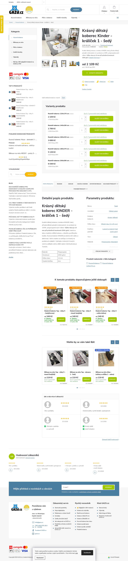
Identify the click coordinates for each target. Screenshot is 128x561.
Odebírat (108, 487)
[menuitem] (16, 18)
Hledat (76, 10)
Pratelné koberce (82, 529)
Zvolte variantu (96, 73)
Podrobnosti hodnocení (106, 45)
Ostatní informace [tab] (95, 184)
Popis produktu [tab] (48, 184)
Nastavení (40, 558)
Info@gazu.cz (39, 522)
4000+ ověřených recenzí (24, 2)
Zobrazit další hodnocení (110, 440)
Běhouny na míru (18, 42)
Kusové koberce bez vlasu (84, 521)
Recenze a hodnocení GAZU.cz (105, 516)
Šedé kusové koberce (83, 513)
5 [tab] (83, 329)
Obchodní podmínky (61, 508)
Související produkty (109, 184)
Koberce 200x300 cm (83, 518)
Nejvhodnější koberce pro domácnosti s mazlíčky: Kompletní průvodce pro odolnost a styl (21, 189)
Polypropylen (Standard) (110, 242)
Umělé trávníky (17, 52)
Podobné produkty (80, 189)
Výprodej (16, 57)
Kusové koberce (18, 37)
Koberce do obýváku (83, 510)
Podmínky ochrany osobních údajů (63, 524)
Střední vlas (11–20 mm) (109, 224)
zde (76, 553)
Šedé (63, 98)
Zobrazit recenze (30, 458)
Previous (113, 280)
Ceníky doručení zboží (61, 518)
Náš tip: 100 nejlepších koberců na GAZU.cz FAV (23, 63)
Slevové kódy (103, 508)
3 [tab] (80, 329)
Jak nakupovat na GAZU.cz (62, 521)
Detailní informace (94, 58)
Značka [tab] (82, 184)
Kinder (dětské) (113, 218)
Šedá (116, 206)
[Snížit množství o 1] (85, 120)
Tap (50, 309)
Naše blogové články (105, 513)
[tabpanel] (55, 305)
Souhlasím (87, 553)
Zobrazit (61, 319)
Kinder (106, 47)
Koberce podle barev (83, 524)
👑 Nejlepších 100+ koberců (85, 508)
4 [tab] (82, 329)
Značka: (86, 89)
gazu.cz (37, 534)
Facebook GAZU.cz (40, 530)
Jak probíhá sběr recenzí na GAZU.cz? (63, 528)
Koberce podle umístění (84, 527)
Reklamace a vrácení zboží (62, 513)
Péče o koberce (17, 47)
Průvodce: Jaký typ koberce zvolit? (21, 217)
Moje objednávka (60, 510)
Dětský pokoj (113, 211)
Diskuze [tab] (70, 184)
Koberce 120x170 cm (83, 516)
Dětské (115, 237)
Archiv (11, 257)
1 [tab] (77, 329)
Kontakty (11, 2)
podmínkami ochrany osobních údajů (90, 492)
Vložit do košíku (102, 119)
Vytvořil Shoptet (114, 557)
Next (117, 280)
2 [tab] (78, 329)
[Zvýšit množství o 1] (85, 117)
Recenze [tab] (59, 184)
